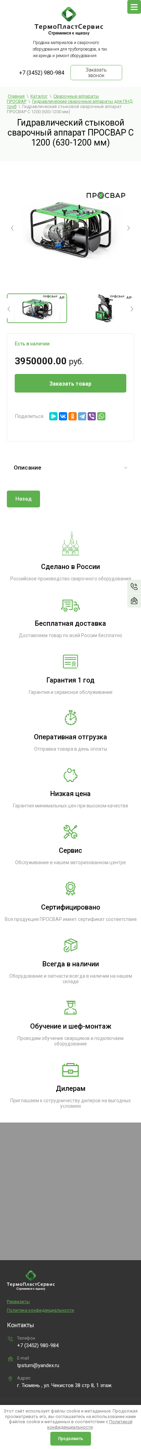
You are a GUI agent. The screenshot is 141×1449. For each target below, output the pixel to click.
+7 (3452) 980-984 (41, 72)
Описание (27, 467)
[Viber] (92, 416)
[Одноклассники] (72, 416)
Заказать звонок (96, 72)
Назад (23, 499)
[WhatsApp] (101, 416)
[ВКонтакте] (63, 416)
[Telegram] (82, 416)
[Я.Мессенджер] (53, 416)
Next (129, 227)
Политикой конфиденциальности (89, 1424)
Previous (12, 227)
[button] (134, 601)
